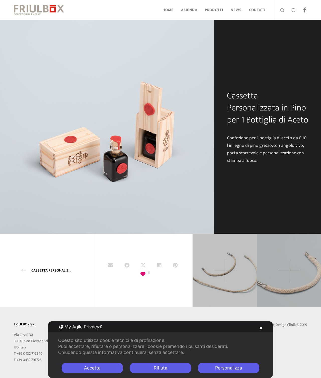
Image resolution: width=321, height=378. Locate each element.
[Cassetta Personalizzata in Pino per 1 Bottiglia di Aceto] (110, 266)
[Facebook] (301, 10)
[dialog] (160, 349)
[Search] (279, 10)
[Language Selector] (290, 10)
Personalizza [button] (228, 367)
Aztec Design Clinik (281, 325)
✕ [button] (261, 328)
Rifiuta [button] (160, 367)
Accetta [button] (92, 367)
